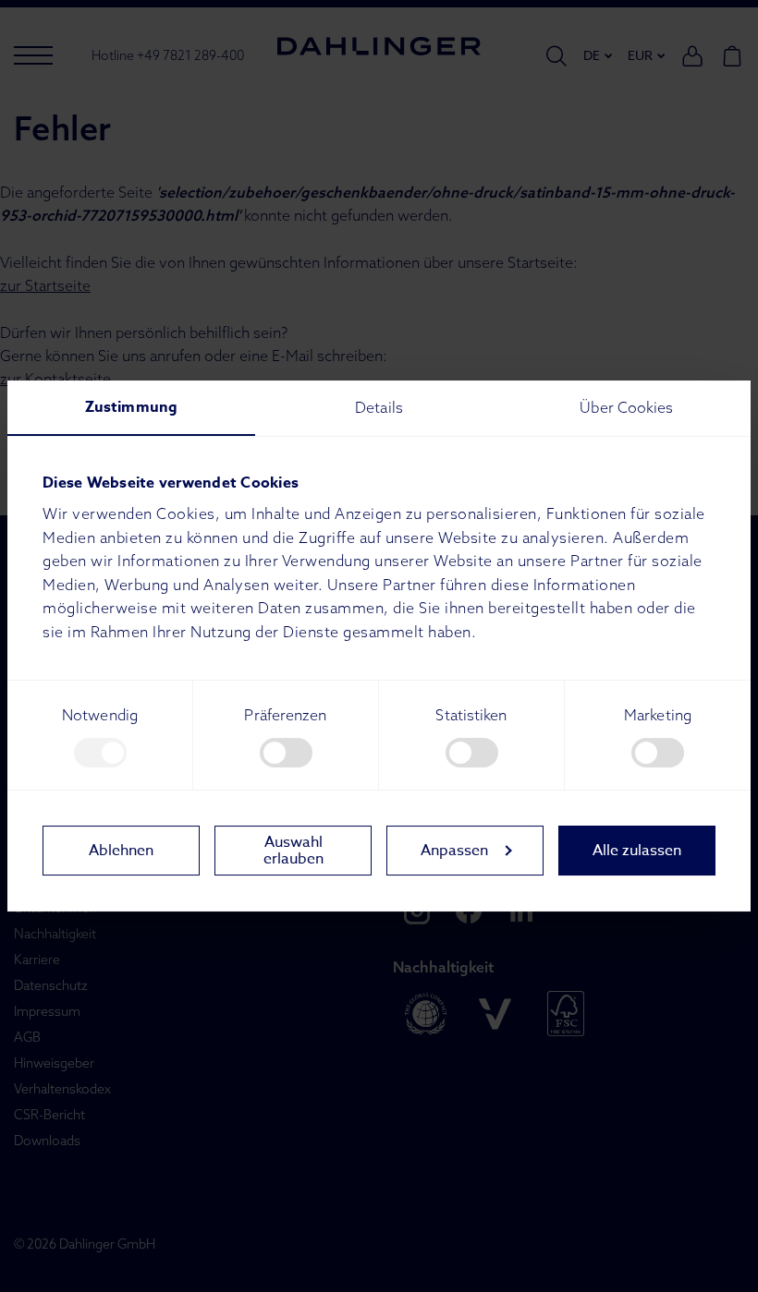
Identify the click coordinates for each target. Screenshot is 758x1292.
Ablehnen (121, 850)
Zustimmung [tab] (131, 407)
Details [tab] (379, 407)
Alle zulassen (637, 850)
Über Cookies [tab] (626, 407)
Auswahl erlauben (293, 850)
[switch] (286, 752)
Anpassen (454, 850)
